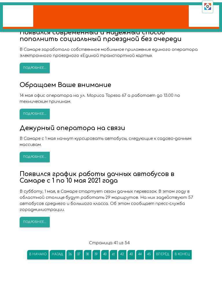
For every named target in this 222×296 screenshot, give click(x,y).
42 (122, 254)
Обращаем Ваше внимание (65, 85)
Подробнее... (34, 67)
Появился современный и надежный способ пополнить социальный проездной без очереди (101, 35)
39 (96, 254)
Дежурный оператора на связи (72, 128)
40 (105, 254)
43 (131, 254)
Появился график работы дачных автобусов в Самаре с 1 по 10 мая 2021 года (97, 177)
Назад (57, 254)
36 (70, 254)
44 (140, 254)
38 (87, 254)
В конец (182, 254)
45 (149, 254)
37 (79, 254)
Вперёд (162, 254)
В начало (38, 254)
